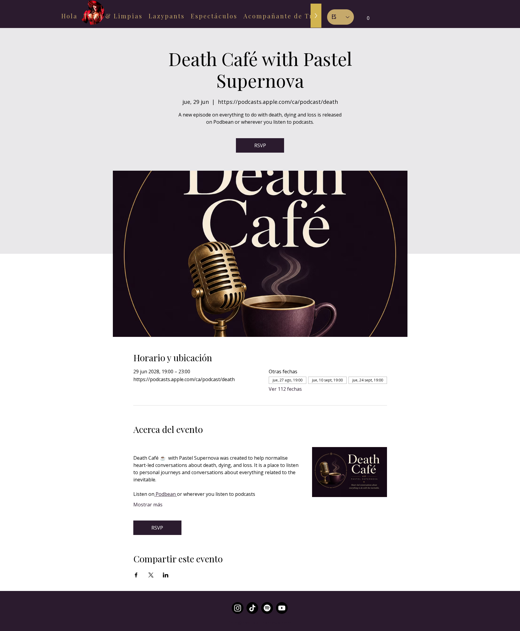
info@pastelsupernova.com (260, 623)
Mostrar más (147, 504)
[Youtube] (282, 608)
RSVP (260, 145)
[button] (368, 16)
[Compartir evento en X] (151, 575)
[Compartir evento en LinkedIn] (166, 575)
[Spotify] (267, 608)
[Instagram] (237, 608)
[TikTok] (252, 608)
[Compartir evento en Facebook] (136, 575)
